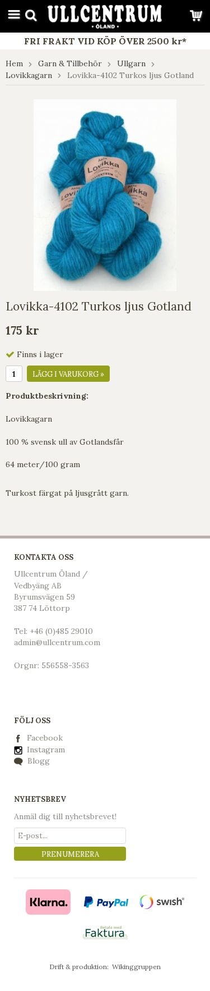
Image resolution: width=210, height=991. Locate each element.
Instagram (45, 750)
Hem (14, 63)
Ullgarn (131, 63)
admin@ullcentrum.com (57, 642)
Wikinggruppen (136, 966)
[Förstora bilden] (105, 194)
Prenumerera (70, 854)
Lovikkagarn (29, 75)
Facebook (45, 738)
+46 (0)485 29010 (61, 631)
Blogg (37, 761)
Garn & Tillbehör (70, 63)
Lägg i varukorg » (68, 374)
